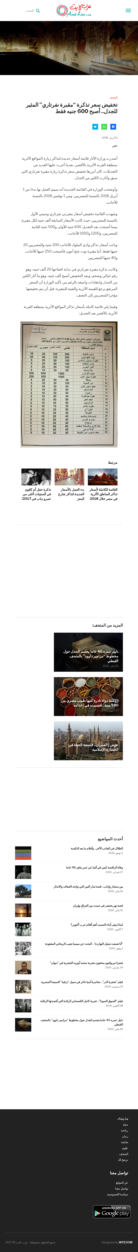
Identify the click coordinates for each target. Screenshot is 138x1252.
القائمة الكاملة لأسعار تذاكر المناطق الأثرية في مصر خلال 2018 (103, 494)
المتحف (114, 97)
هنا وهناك (122, 1118)
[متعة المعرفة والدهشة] (83, 10)
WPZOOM (125, 1242)
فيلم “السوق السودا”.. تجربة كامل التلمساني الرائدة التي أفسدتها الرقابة (81, 1001)
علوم (125, 1148)
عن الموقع (122, 1182)
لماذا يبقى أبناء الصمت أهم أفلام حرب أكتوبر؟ (97, 924)
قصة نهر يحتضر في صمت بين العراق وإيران (98, 905)
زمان (125, 1136)
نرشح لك (123, 1159)
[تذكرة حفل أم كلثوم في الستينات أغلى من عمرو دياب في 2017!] (36, 477)
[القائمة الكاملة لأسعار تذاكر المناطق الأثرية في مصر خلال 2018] (103, 477)
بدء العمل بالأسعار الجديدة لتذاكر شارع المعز (71, 494)
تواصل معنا (121, 1188)
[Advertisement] (69, 555)
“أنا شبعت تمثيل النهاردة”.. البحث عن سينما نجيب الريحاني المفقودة (84, 943)
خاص (115, 145)
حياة (125, 1124)
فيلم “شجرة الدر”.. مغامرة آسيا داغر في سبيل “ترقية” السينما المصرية (82, 982)
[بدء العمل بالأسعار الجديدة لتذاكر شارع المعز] (69, 477)
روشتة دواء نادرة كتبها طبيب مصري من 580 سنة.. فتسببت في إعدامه (89, 702)
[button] (69, 384)
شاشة (124, 1142)
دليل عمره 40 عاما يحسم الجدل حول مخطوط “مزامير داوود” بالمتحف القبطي (90, 656)
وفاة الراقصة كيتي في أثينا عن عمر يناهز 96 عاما (94, 867)
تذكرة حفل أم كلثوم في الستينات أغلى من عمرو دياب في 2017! (36, 494)
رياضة (124, 1130)
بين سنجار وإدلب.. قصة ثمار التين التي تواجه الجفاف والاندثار (88, 886)
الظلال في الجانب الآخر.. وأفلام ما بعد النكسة (96, 848)
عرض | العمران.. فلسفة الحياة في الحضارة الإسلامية (93, 747)
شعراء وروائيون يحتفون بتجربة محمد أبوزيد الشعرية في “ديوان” (86, 963)
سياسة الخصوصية (117, 1194)
